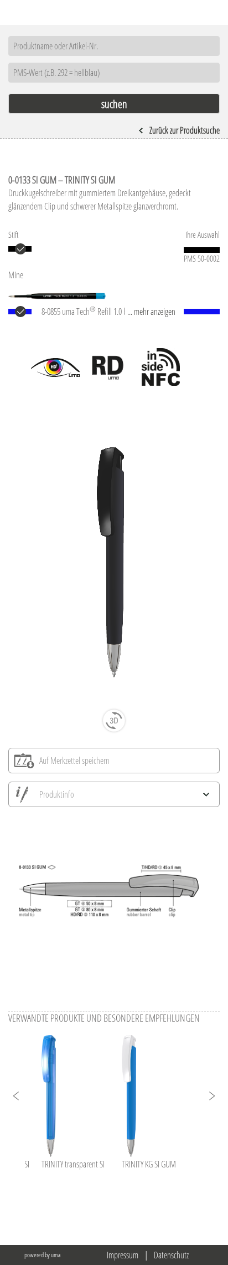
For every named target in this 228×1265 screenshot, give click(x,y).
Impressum (122, 1255)
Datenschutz (171, 1255)
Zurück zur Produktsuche (184, 130)
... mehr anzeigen (151, 311)
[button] (16, 1096)
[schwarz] (20, 249)
